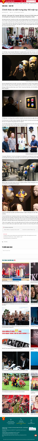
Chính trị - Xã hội (16, 3)
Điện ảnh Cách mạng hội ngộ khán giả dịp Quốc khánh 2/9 (12, 348)
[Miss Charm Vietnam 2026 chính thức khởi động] (15, 271)
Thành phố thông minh (34, 3)
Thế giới (21, 3)
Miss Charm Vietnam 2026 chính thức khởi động (10, 281)
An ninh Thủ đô (10, 1)
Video (28, 3)
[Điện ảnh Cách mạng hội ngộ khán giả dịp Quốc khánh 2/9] (15, 338)
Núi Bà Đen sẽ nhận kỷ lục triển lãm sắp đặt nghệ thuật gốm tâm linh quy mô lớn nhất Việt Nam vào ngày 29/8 (15, 327)
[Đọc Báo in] (25, 1)
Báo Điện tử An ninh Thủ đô (3, 2)
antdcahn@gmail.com (31, 423)
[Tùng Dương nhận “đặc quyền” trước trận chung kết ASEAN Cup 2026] (15, 404)
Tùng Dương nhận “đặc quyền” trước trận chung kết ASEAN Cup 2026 (14, 414)
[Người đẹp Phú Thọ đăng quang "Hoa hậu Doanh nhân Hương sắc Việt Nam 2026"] (15, 294)
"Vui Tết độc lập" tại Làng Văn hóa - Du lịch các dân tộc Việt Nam (13, 391)
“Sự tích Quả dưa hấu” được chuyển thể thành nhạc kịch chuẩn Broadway (15, 370)
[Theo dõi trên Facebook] (20, 1)
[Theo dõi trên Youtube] (21, 1)
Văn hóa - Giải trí (7, 6)
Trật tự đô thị (9, 3)
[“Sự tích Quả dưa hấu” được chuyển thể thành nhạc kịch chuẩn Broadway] (15, 361)
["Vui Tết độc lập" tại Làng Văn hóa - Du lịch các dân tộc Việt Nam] (15, 382)
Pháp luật (24, 3)
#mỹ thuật (5, 241)
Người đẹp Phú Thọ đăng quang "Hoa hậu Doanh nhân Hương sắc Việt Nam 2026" (15, 304)
